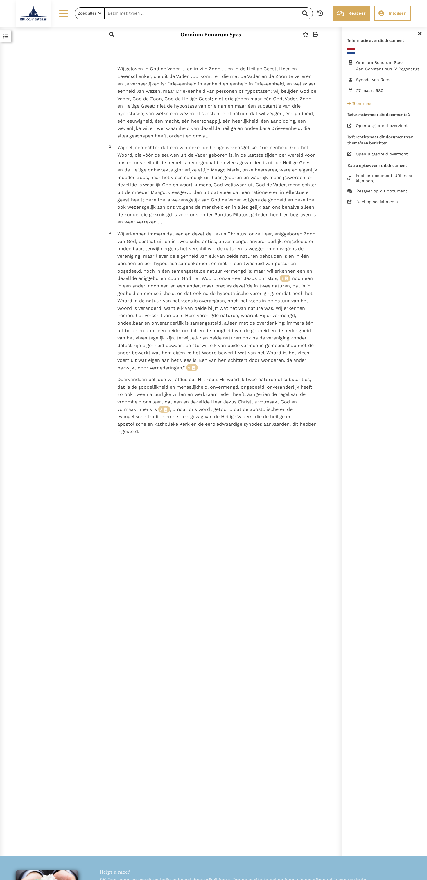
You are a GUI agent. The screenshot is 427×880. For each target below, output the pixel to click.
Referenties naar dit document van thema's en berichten (380, 140)
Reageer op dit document (381, 191)
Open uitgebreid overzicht (382, 125)
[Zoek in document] (111, 34)
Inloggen (398, 13)
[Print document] (315, 34)
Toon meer (362, 103)
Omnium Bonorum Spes (210, 34)
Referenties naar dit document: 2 (378, 114)
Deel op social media (377, 201)
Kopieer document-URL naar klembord (384, 178)
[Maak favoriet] (305, 34)
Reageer (357, 13)
